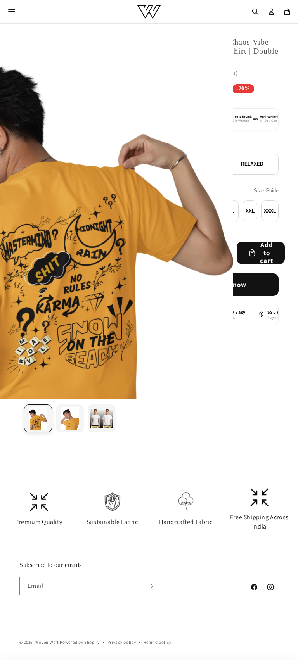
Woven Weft (47, 642)
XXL (250, 211)
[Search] (255, 12)
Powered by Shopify (80, 642)
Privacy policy (121, 642)
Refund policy (157, 642)
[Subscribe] (150, 586)
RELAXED (252, 164)
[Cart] (287, 12)
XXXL (270, 211)
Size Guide (266, 191)
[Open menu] (11, 11)
